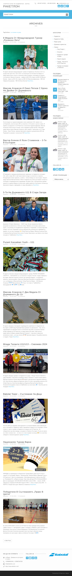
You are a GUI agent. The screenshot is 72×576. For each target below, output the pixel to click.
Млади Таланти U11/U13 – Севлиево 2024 (25, 344)
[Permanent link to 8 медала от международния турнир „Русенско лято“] (55, 97)
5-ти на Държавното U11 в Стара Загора (24, 192)
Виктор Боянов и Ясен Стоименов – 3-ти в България (24, 141)
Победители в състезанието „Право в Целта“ (23, 493)
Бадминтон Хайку (59, 39)
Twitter (62, 6)
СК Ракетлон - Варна (63, 573)
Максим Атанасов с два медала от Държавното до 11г (22, 293)
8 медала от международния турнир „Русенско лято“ (22, 39)
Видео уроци (57, 41)
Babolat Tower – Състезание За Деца (22, 394)
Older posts (7, 540)
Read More (30, 81)
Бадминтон (57, 36)
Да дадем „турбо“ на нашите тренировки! (63, 123)
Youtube (59, 6)
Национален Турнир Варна (17, 442)
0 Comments (21, 42)
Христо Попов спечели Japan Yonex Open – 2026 (63, 90)
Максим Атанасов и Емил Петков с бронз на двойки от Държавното (25, 89)
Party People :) (61, 49)
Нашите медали (61, 59)
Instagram (64, 6)
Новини (56, 47)
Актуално (59, 52)
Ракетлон (11, 6)
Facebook (67, 6)
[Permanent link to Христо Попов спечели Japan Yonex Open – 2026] (55, 90)
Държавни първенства (60, 44)
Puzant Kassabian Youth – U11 (18, 242)
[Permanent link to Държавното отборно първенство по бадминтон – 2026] (55, 105)
